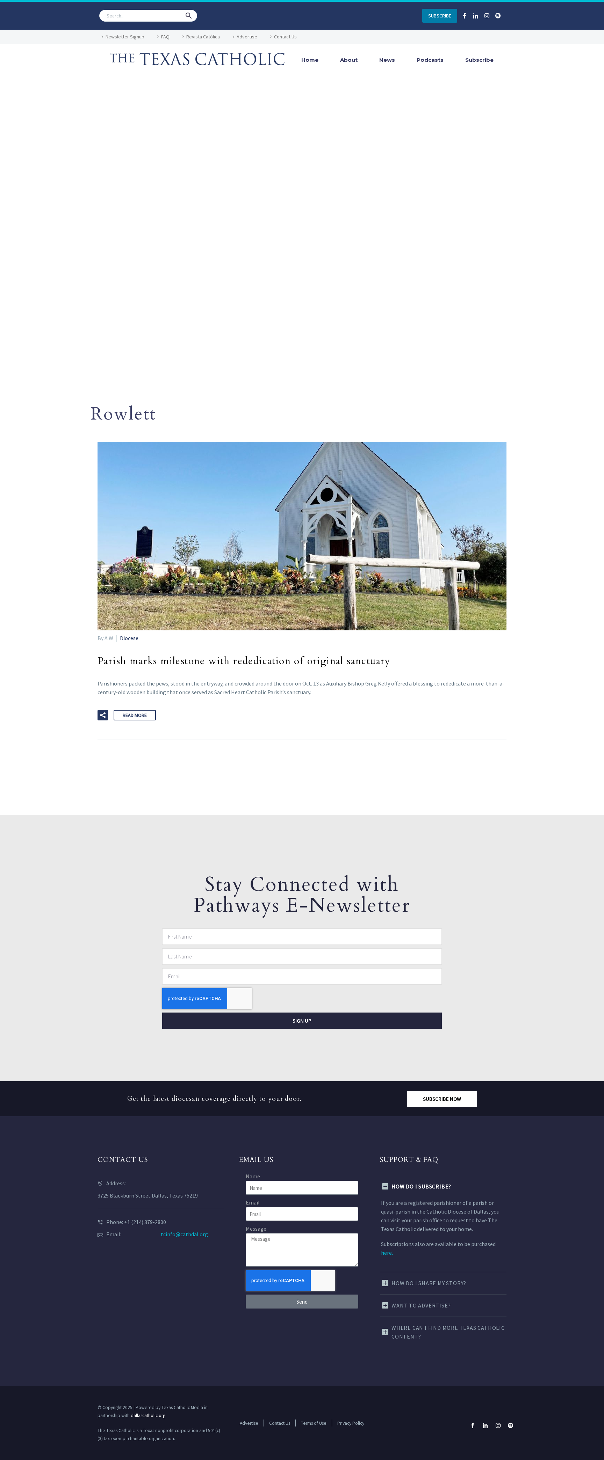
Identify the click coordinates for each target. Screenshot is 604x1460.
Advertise (247, 37)
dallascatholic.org (148, 1415)
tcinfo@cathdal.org (184, 1234)
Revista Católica (203, 37)
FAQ (165, 37)
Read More (135, 715)
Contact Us (285, 37)
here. (387, 1252)
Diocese (129, 638)
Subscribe (479, 60)
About (349, 60)
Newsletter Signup (125, 37)
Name (253, 1176)
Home (309, 60)
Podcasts (430, 60)
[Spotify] (498, 15)
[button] (189, 16)
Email (253, 1202)
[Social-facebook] (464, 15)
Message (256, 1228)
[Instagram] (486, 15)
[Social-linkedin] (475, 15)
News (387, 60)
